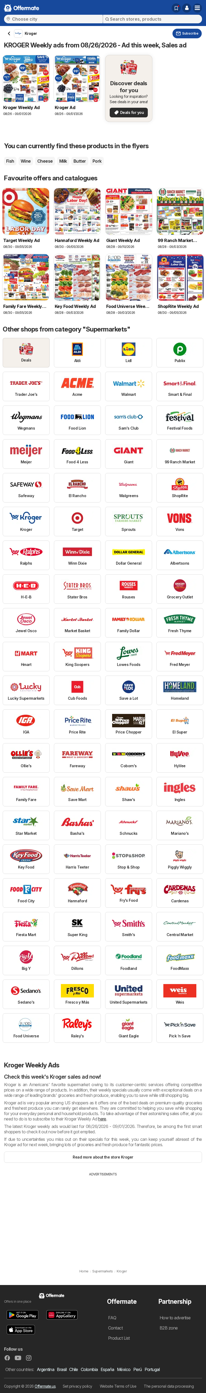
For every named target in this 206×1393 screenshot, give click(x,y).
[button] (186, 8)
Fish (10, 161)
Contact (115, 1328)
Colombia (89, 1369)
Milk (63, 161)
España (107, 1369)
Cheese (45, 161)
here (102, 1119)
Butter (79, 161)
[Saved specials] (176, 8)
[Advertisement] (103, 1217)
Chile (73, 1369)
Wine (26, 161)
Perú (137, 1369)
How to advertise (175, 1317)
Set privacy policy (77, 1386)
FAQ (112, 1317)
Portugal (152, 1369)
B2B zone (169, 1328)
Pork (97, 161)
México (124, 1369)
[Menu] (197, 8)
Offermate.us (45, 1386)
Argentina (45, 1369)
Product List (119, 1338)
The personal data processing (169, 1386)
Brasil (62, 1369)
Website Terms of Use (118, 1386)
